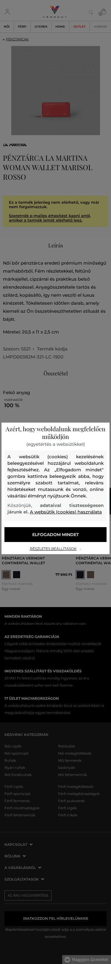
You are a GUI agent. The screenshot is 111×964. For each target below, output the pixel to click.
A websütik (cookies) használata (66, 512)
